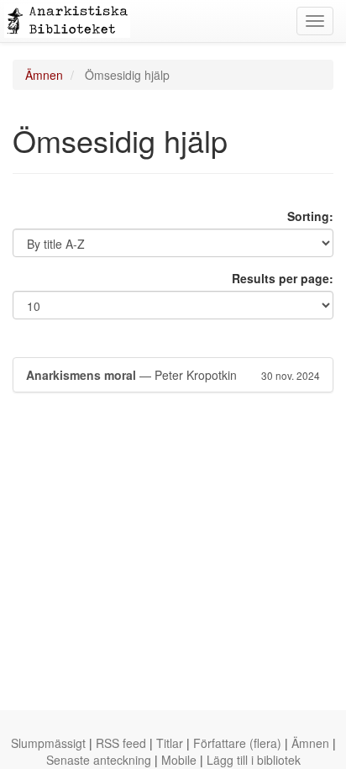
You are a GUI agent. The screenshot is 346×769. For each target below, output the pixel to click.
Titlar (169, 743)
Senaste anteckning (98, 759)
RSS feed (121, 743)
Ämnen (44, 74)
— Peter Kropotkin (173, 374)
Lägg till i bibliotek (254, 759)
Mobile (179, 759)
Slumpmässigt (48, 743)
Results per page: (282, 278)
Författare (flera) (237, 743)
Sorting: (310, 216)
